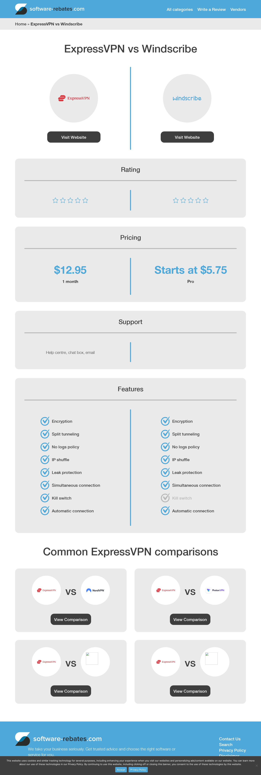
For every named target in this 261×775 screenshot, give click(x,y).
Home (20, 24)
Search (225, 744)
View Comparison (71, 619)
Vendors (238, 9)
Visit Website (73, 137)
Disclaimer (229, 756)
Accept (121, 769)
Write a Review (211, 9)
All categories (180, 9)
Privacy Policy (232, 750)
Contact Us (230, 739)
